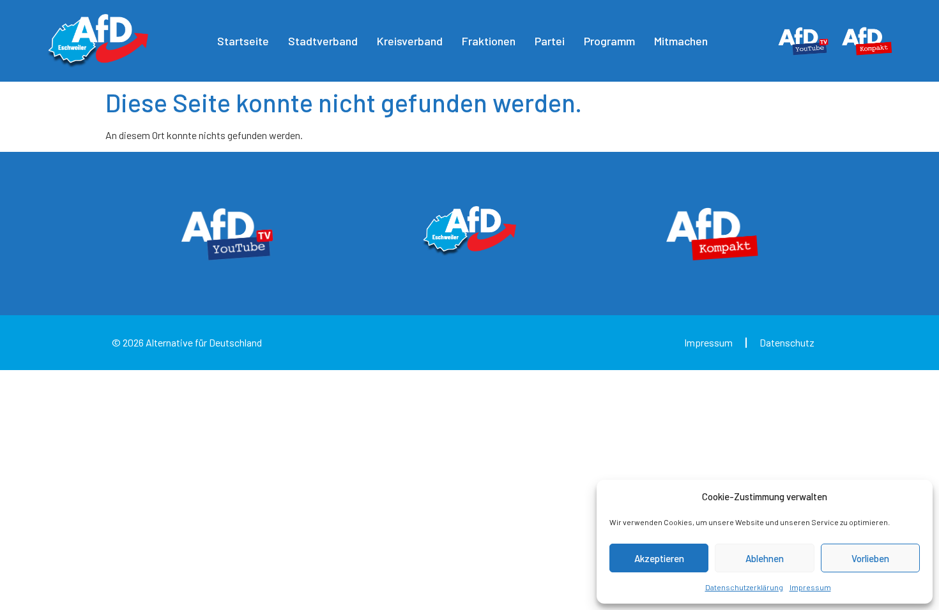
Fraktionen (488, 41)
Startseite (243, 41)
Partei (550, 41)
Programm (609, 41)
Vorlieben (870, 558)
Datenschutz (787, 342)
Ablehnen (764, 558)
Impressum (810, 587)
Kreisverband (410, 41)
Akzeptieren (659, 558)
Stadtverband (323, 41)
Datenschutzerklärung (744, 587)
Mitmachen (681, 41)
